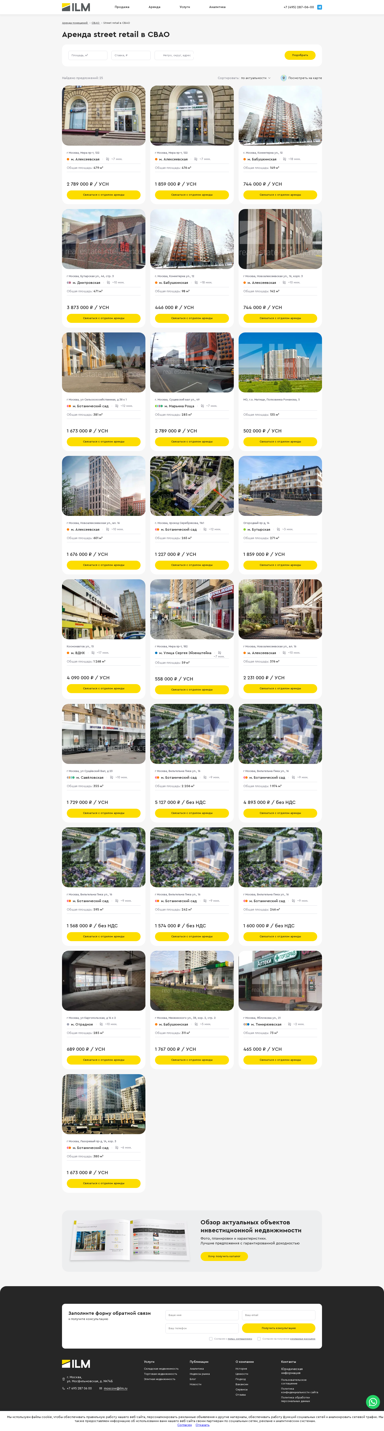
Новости (195, 1384)
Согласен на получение (288, 1339)
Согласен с (233, 1339)
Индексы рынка (200, 1374)
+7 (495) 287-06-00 (299, 7)
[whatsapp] (373, 1402)
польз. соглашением (240, 1339)
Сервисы (242, 1389)
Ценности (242, 1374)
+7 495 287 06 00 (79, 1388)
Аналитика (197, 1368)
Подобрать (300, 55)
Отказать (203, 1425)
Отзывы (241, 1394)
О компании (245, 1361)
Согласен (184, 1425)
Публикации (199, 1361)
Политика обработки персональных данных (295, 1399)
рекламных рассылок (302, 1339)
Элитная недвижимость (159, 1379)
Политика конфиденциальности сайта (299, 1390)
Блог (193, 1379)
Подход (241, 1379)
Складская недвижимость (161, 1368)
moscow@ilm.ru (115, 1388)
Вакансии (242, 1384)
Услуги (185, 7)
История (241, 1368)
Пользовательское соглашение (294, 1382)
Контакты (288, 1361)
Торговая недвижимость (160, 1374)
